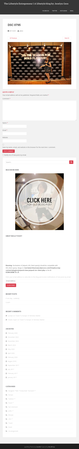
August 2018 (12, 361)
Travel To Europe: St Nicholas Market (27, 316)
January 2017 (12, 377)
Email (71, 11)
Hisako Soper (12, 320)
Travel (10, 423)
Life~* (10, 419)
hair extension (13, 407)
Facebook (45, 11)
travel (10, 427)
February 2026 (12, 333)
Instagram (63, 11)
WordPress (51, 447)
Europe (10, 395)
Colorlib (38, 447)
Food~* (11, 403)
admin (21, 31)
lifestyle (10, 415)
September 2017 (13, 365)
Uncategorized (13, 431)
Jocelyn (10, 316)
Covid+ (8, 302)
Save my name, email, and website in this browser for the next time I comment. (28, 147)
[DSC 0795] (39, 63)
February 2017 (12, 373)
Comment (6, 99)
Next (66, 38)
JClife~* (10, 411)
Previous (14, 38)
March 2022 (12, 345)
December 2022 (13, 337)
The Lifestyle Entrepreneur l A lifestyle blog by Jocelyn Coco (36, 3)
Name (5, 123)
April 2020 (11, 353)
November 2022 (13, 341)
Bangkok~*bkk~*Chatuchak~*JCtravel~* (21, 391)
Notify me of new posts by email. (15, 155)
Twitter (54, 11)
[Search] (71, 162)
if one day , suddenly (12, 298)
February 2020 (12, 357)
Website (5, 137)
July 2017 (11, 369)
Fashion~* (11, 399)
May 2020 (11, 349)
